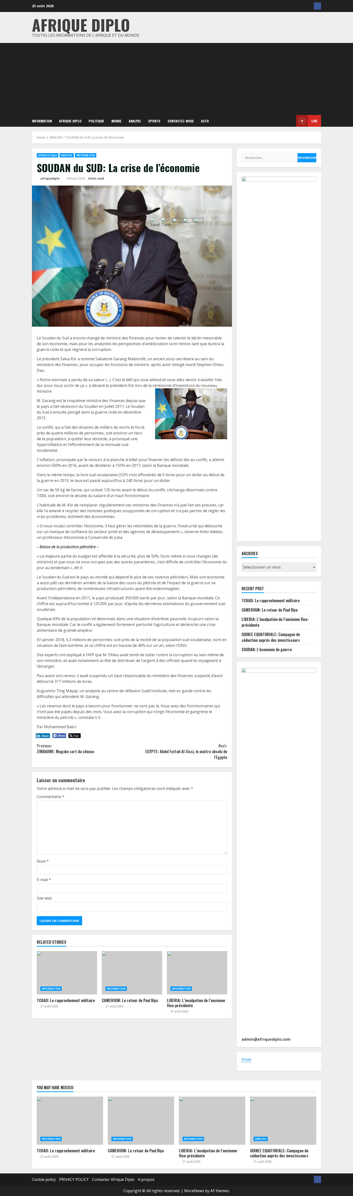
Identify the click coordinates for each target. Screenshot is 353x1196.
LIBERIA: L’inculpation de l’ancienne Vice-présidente (212, 1121)
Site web (44, 898)
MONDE (116, 120)
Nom (43, 861)
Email (246, 1059)
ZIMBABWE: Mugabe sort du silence (65, 748)
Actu (205, 120)
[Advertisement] (176, 79)
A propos (146, 1179)
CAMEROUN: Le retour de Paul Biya (132, 972)
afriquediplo (50, 178)
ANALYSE (135, 120)
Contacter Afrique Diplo (113, 1179)
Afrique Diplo (81, 24)
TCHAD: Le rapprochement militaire (67, 972)
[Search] (289, 121)
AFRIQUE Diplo (70, 120)
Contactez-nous (181, 120)
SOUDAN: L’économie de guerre (267, 649)
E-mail (44, 879)
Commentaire (50, 796)
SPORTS (154, 120)
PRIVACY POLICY (74, 1179)
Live (314, 120)
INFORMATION (42, 120)
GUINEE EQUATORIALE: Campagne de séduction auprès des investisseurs (271, 637)
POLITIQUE (96, 120)
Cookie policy (44, 1179)
